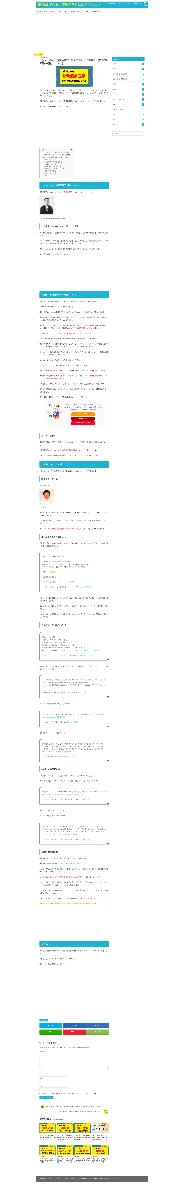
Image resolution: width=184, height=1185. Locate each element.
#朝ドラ (69, 650)
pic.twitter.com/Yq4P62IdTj (70, 834)
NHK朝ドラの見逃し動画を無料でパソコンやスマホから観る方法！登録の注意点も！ (68, 903)
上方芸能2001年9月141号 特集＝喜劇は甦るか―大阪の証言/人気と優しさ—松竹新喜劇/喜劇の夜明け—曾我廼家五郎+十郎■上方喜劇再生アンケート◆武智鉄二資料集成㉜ (83, 407)
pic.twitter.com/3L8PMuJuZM (73, 794)
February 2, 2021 (84, 799)
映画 (114, 84)
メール (41, 1079)
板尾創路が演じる (50, 164)
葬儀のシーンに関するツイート (54, 168)
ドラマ (115, 94)
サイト (41, 1086)
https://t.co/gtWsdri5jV (65, 751)
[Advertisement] (74, 35)
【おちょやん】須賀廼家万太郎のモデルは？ (57, 152)
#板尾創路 (67, 561)
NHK (114, 89)
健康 (114, 119)
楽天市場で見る (83, 418)
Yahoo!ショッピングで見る (83, 422)
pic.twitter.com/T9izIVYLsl (56, 717)
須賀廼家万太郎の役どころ (53, 166)
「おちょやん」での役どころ (52, 162)
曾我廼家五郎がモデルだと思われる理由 (57, 155)
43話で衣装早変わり (50, 171)
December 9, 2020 (86, 655)
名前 (41, 1071)
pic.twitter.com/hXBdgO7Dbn (66, 582)
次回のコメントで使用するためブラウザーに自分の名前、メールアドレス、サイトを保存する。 (70, 1093)
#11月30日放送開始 (49, 582)
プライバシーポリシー (124, 3)
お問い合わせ (137, 3)
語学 (114, 114)
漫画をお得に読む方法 (120, 74)
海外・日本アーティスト (121, 99)
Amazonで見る (83, 414)
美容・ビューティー (119, 104)
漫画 (114, 69)
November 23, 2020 (85, 587)
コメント (42, 1052)
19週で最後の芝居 (50, 173)
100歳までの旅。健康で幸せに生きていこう (69, 4)
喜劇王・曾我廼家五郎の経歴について (55, 157)
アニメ (115, 64)
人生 (114, 124)
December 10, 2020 (79, 692)
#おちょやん (48, 556)
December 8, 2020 (73, 722)
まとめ (44, 176)
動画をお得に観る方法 (120, 79)
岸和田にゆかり (49, 159)
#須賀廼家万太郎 (87, 650)
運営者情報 (112, 3)
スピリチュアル (118, 109)
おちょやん (44, 1020)
